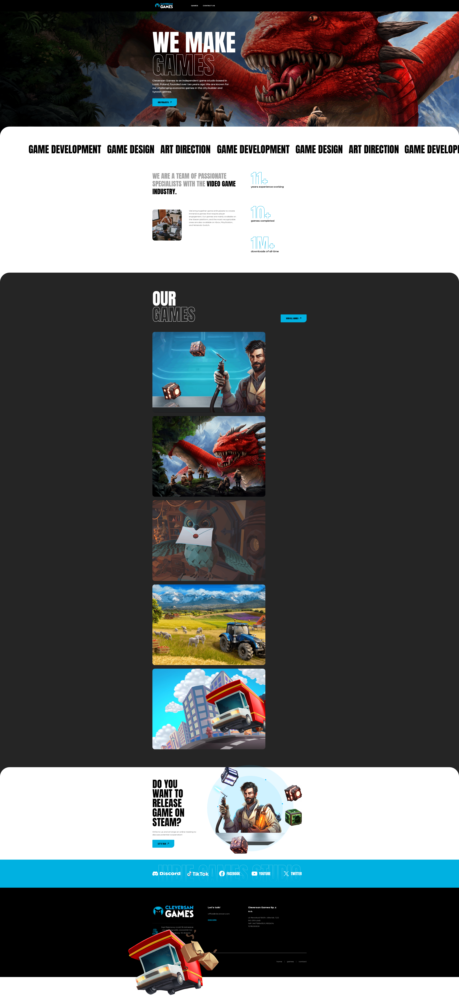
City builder (166, 481)
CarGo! (164, 741)
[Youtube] (198, 873)
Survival (200, 481)
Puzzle (179, 397)
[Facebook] (166, 873)
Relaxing (194, 397)
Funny (193, 734)
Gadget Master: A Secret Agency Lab (192, 404)
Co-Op (183, 650)
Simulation (196, 565)
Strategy (184, 481)
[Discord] (293, 873)
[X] (229, 873)
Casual (164, 397)
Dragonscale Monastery (180, 488)
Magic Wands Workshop (180, 573)
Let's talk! (214, 907)
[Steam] (261, 873)
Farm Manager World (177, 657)
